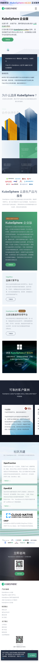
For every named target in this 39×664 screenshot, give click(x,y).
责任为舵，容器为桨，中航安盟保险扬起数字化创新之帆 (18, 80)
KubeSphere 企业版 (7, 592)
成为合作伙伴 (5, 612)
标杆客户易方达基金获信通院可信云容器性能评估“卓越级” (18, 77)
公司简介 (4, 624)
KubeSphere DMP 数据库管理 (10, 597)
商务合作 (4, 610)
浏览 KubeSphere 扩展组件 (9, 600)
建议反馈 (4, 615)
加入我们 (4, 617)
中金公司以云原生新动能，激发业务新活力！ (14, 83)
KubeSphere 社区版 (7, 602)
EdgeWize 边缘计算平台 (9, 595)
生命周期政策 (5, 635)
